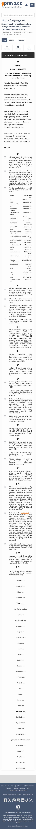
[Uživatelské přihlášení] (26, 5)
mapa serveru (5, 786)
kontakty (9, 788)
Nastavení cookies (28, 794)
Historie (11, 40)
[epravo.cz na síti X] (9, 800)
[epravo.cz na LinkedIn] (22, 800)
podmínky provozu (29, 786)
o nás (12, 786)
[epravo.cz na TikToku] (26, 800)
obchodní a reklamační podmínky (18, 790)
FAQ (28, 788)
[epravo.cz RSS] (30, 800)
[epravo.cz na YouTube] (18, 800)
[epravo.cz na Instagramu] (14, 800)
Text (4, 40)
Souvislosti (21, 40)
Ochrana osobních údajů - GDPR (12, 794)
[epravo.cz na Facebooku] (5, 800)
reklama (19, 786)
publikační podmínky (19, 788)
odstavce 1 (25, 513)
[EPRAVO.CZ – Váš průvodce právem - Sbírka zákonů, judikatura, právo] (12, 5)
